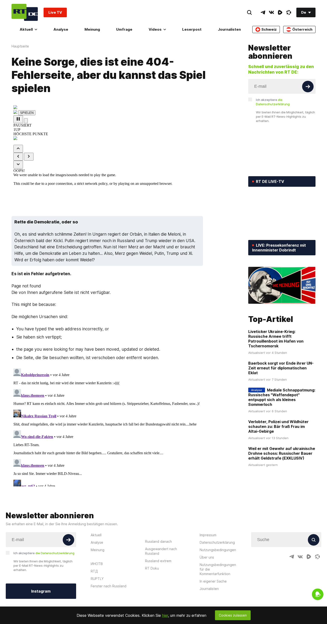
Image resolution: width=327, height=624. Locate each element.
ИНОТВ (97, 564)
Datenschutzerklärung (217, 542)
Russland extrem (158, 561)
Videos (155, 29)
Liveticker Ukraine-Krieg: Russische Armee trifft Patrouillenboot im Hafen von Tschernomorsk (276, 338)
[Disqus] (124, 426)
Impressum (208, 535)
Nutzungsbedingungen (218, 550)
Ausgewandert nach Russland (161, 551)
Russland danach (158, 541)
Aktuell (26, 29)
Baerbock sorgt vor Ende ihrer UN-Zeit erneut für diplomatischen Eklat (281, 368)
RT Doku (152, 568)
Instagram (41, 591)
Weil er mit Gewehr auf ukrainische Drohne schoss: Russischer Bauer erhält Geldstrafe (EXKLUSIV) (281, 453)
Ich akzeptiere (273, 102)
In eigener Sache (213, 581)
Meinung (92, 29)
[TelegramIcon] (263, 12)
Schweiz (269, 29)
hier (165, 615)
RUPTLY (97, 579)
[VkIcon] (271, 12)
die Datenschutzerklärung (54, 553)
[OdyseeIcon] (289, 12)
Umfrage (124, 29)
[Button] (308, 86)
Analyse (60, 29)
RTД (94, 571)
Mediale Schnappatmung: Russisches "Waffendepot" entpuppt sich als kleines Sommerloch (281, 397)
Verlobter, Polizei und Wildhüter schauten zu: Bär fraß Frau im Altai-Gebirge (278, 426)
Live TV (55, 12)
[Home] (24, 12)
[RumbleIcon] (280, 12)
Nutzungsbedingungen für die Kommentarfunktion (218, 569)
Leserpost (192, 29)
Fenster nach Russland (108, 586)
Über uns (207, 557)
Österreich (302, 29)
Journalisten (229, 29)
